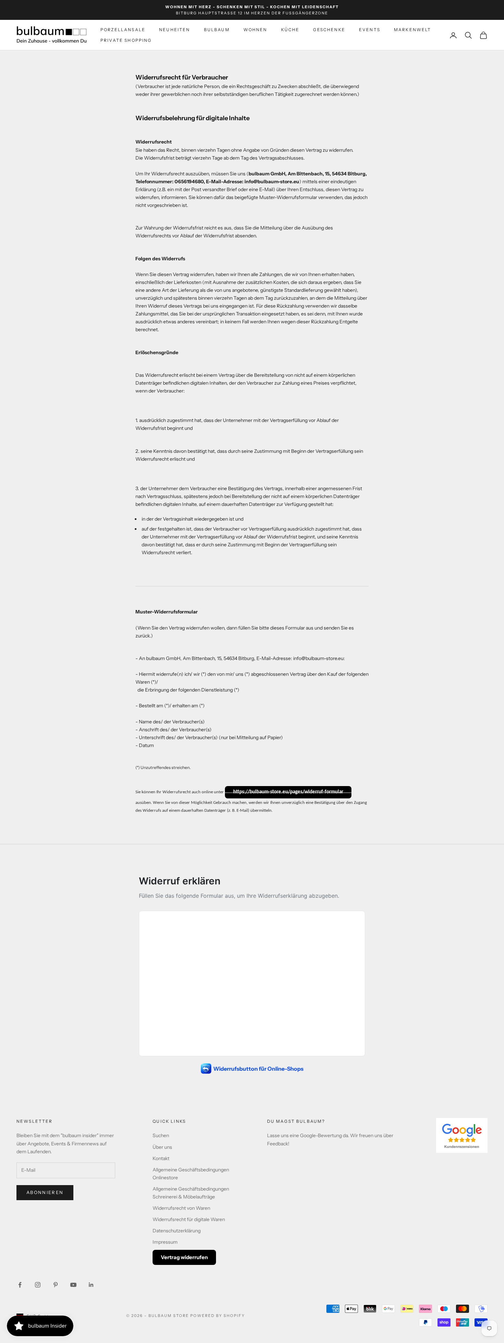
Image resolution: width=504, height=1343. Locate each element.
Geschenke (329, 30)
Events (369, 30)
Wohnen (255, 30)
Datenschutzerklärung (177, 1231)
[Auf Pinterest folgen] (55, 1284)
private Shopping (126, 40)
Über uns (162, 1147)
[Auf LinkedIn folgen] (91, 1284)
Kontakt (161, 1158)
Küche (290, 30)
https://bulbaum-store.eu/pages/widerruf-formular (288, 792)
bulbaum (217, 30)
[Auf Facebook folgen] (19, 1284)
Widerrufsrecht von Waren (181, 1208)
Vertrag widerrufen (184, 1257)
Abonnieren (44, 1192)
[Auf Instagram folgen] (37, 1284)
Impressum (165, 1242)
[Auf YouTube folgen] (73, 1284)
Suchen (161, 1135)
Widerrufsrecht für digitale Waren (189, 1219)
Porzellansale (122, 30)
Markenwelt (412, 30)
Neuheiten (174, 30)
